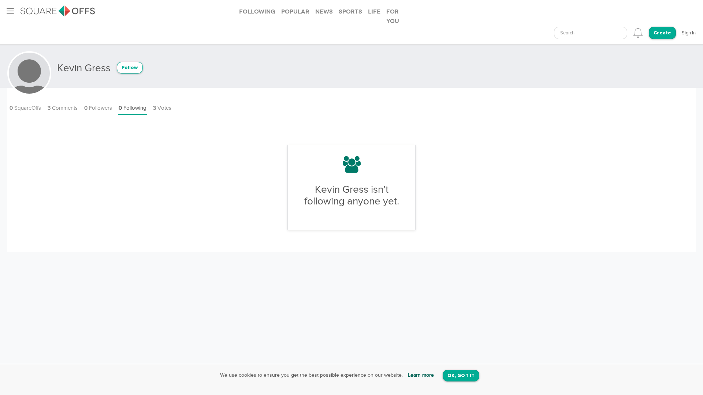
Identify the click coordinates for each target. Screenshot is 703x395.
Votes (162, 108)
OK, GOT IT (461, 375)
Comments (63, 108)
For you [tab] (392, 16)
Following (132, 108)
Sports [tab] (350, 11)
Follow (130, 67)
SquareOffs (25, 108)
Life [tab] (374, 11)
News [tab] (324, 11)
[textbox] (590, 33)
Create (662, 33)
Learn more (421, 375)
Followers (98, 108)
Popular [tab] (295, 11)
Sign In (689, 33)
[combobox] (590, 33)
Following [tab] (257, 11)
